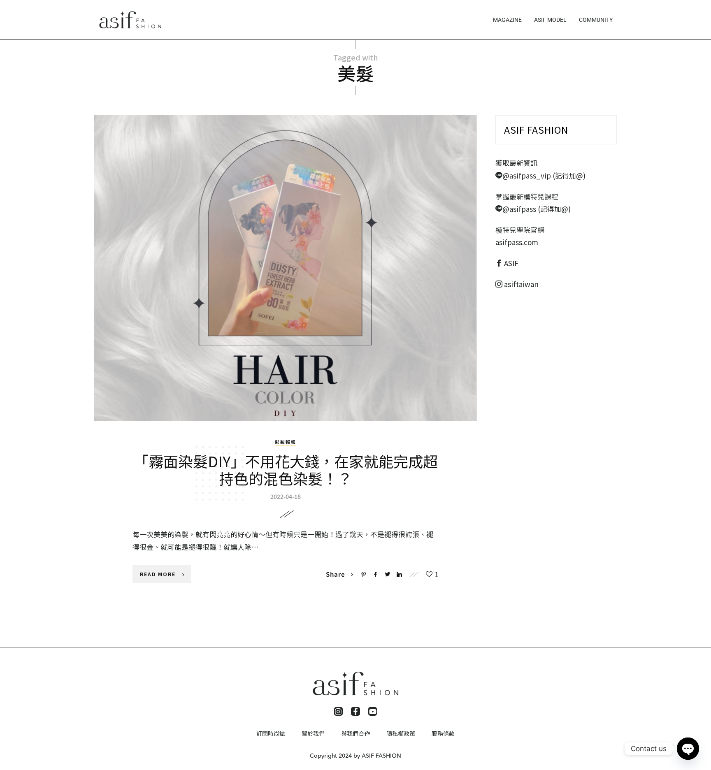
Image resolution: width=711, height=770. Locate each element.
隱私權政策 (400, 733)
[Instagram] (338, 711)
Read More (158, 574)
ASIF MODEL (550, 19)
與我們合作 (355, 733)
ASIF (511, 263)
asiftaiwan (520, 284)
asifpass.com (516, 242)
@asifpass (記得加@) (536, 209)
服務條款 (443, 733)
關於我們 (313, 733)
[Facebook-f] (355, 711)
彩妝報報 (285, 441)
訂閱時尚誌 (270, 733)
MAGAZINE (507, 19)
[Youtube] (372, 711)
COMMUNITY (596, 19)
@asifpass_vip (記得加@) (544, 175)
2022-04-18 (285, 496)
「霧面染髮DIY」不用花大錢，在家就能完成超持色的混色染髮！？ (286, 469)
